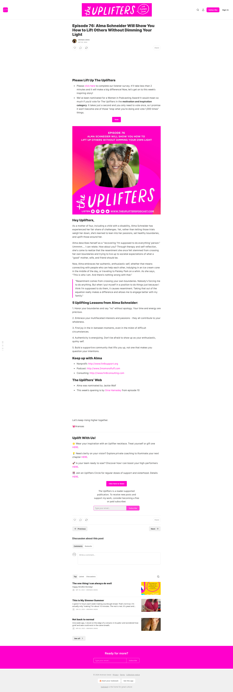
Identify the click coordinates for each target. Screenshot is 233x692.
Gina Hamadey (113, 390)
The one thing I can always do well (92, 583)
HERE (75, 447)
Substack (104, 687)
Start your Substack (110, 681)
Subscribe (212, 10)
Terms (122, 675)
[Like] (74, 47)
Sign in (225, 10)
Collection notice (133, 675)
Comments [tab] (78, 546)
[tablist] (82, 546)
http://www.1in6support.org (103, 363)
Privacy (115, 675)
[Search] (197, 9)
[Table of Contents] (2, 346)
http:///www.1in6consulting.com (107, 373)
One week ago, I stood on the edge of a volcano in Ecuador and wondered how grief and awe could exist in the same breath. (105, 624)
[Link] (69, 80)
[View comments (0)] (80, 47)
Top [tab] (75, 576)
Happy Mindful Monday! (82, 587)
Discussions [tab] (91, 576)
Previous (82, 529)
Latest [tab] (81, 576)
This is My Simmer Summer (88, 600)
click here (90, 85)
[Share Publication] (203, 9)
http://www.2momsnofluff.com (103, 368)
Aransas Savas (84, 40)
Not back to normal (83, 619)
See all (77, 638)
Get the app (128, 681)
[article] (116, 588)
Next (153, 529)
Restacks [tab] (88, 546)
